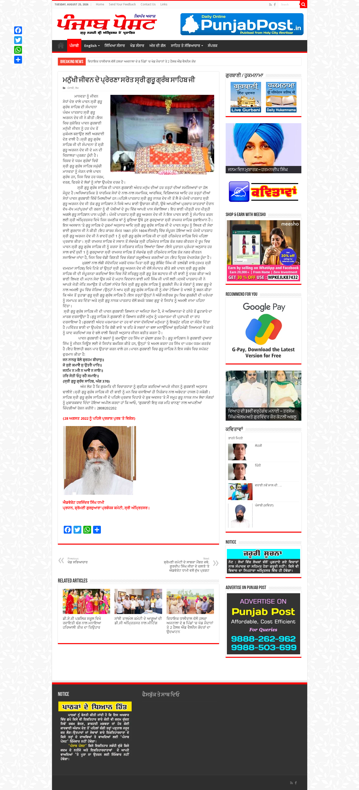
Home (100, 4)
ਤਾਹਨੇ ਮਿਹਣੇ (235, 438)
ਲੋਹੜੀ (258, 446)
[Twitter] (18, 40)
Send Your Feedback (122, 4)
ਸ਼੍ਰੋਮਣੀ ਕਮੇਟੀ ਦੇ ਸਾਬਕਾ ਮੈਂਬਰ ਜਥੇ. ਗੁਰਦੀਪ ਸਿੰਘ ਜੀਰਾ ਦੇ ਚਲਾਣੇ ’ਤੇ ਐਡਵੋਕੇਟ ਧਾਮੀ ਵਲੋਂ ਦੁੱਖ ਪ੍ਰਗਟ (186, 564)
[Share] (18, 60)
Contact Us (148, 4)
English (90, 46)
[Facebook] (274, 5)
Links (163, 4)
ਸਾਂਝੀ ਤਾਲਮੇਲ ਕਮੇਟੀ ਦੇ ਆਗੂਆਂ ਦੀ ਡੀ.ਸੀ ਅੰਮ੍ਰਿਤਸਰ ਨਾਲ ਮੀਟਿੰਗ (138, 620)
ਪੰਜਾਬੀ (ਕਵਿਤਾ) (264, 505)
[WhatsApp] (18, 50)
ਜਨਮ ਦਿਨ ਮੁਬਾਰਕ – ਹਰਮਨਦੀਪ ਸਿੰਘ (258, 170)
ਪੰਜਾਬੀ (74, 46)
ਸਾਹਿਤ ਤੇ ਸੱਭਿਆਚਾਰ (185, 46)
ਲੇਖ (77, 88)
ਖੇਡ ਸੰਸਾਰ (137, 46)
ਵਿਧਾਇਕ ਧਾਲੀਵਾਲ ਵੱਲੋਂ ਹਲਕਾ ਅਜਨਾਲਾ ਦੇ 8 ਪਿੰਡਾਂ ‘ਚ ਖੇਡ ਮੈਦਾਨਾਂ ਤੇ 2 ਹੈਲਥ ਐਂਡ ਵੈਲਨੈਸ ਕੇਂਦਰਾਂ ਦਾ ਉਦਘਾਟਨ (190, 625)
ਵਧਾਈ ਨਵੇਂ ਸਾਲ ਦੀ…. (268, 485)
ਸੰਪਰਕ (212, 46)
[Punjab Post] (107, 23)
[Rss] (270, 5)
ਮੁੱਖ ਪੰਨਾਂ (60, 45)
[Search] (303, 4)
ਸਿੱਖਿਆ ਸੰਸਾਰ (115, 46)
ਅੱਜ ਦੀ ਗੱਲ (157, 46)
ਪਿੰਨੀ (258, 465)
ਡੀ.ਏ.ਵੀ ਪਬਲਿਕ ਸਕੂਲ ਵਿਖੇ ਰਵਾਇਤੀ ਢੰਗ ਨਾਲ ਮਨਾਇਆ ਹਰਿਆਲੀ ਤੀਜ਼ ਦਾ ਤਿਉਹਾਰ (82, 623)
